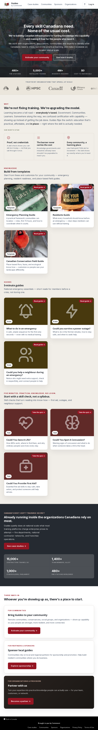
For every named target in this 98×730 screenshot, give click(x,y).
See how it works (64, 57)
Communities (46, 4)
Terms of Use (89, 727)
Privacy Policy (77, 727)
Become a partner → (20, 701)
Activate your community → (24, 630)
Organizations (70, 4)
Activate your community (37, 57)
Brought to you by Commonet (49, 723)
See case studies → (16, 546)
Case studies (33, 4)
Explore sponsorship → (22, 666)
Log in (91, 4)
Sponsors (58, 4)
